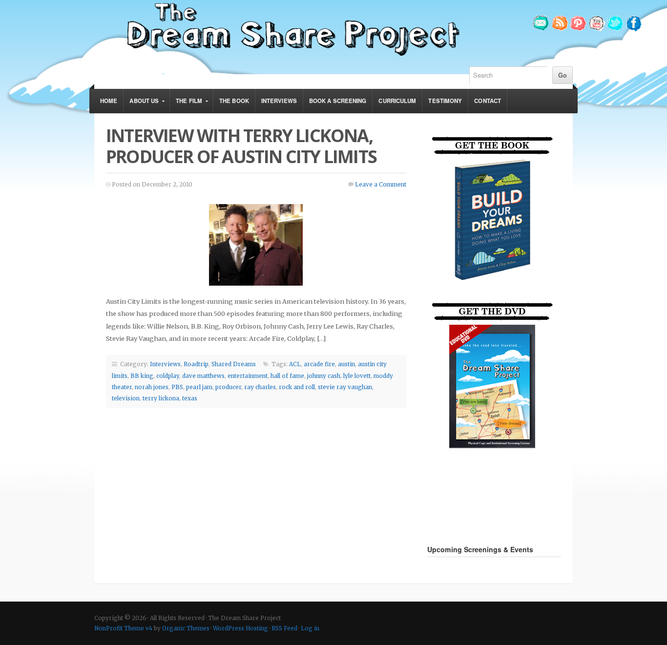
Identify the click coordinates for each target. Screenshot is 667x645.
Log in (310, 628)
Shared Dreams (233, 364)
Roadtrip (196, 364)
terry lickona (161, 398)
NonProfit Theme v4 (123, 628)
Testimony (445, 101)
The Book (234, 101)
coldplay (167, 376)
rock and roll (297, 387)
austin (346, 364)
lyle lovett (357, 376)
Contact (487, 101)
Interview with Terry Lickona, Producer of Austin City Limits (241, 146)
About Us (141, 105)
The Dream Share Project (292, 28)
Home (108, 101)
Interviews (279, 101)
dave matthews (203, 376)
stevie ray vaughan (345, 387)
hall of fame (287, 376)
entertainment (248, 376)
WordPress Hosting (240, 628)
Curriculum (397, 101)
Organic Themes (185, 628)
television (126, 398)
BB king (141, 376)
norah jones (151, 387)
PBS (177, 387)
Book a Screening (338, 101)
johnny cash (323, 376)
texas (189, 398)
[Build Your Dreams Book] (493, 288)
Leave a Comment (380, 184)
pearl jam (199, 387)
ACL (295, 364)
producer (228, 387)
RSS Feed (284, 628)
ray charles (260, 387)
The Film (186, 105)
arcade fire (319, 364)
